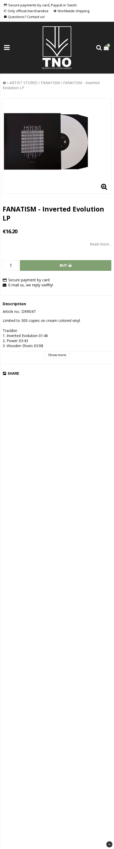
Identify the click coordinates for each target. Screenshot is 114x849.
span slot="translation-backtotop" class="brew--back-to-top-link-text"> (109, 844)
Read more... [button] (100, 244)
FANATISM (50, 82)
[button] (107, 47)
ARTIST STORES (23, 82)
